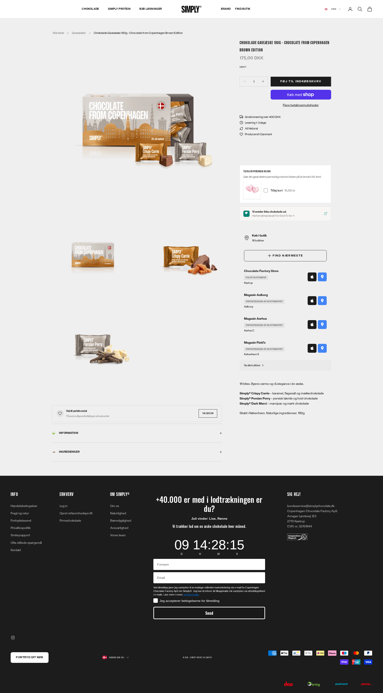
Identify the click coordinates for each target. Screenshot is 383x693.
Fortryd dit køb (29, 657)
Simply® (243, 67)
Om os (114, 506)
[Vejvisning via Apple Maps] (312, 276)
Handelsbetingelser (24, 506)
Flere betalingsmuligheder (301, 105)
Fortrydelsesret (21, 520)
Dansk (330, 9)
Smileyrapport (20, 535)
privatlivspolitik (191, 594)
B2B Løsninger (150, 9)
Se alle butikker (252, 365)
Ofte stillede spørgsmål (26, 542)
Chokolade (90, 9)
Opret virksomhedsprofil (76, 513)
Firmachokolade (70, 520)
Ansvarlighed (119, 528)
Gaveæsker (79, 33)
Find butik (242, 9)
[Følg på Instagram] (13, 637)
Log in (64, 506)
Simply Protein (119, 9)
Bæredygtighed (120, 520)
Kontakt (16, 550)
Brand (226, 9)
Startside (58, 33)
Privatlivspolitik (21, 528)
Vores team (118, 535)
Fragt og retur (20, 513)
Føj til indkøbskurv (300, 81)
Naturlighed (118, 513)
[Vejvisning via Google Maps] (322, 276)
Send (209, 613)
